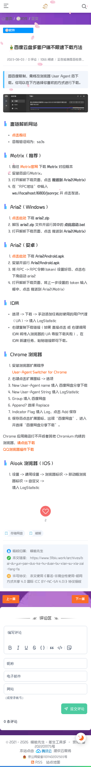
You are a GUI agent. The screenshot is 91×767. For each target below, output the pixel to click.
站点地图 (53, 762)
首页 (8, 19)
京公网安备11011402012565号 (47, 757)
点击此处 (19, 218)
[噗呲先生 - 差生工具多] (45, 6)
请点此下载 (26, 443)
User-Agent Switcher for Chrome (39, 372)
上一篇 (10, 599)
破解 (38, 533)
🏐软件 (22, 19)
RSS (38, 762)
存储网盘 (17, 533)
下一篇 (80, 599)
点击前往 (19, 135)
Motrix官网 (29, 167)
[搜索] (84, 6)
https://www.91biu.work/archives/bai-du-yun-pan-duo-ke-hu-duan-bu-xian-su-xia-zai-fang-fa (45, 563)
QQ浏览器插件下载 (18, 449)
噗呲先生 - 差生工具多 (48, 742)
